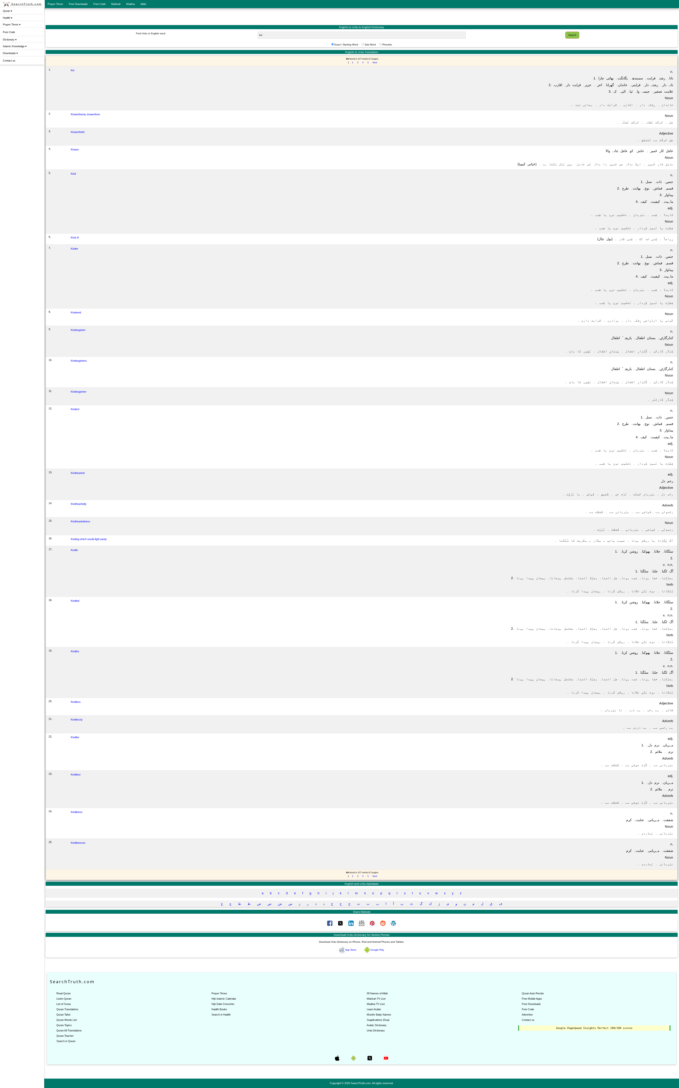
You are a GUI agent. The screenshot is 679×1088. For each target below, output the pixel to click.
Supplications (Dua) (378, 1019)
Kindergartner (78, 391)
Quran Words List (66, 1019)
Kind (73, 173)
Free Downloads (78, 3)
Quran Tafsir (63, 1014)
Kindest (75, 409)
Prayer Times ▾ (12, 24)
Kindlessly (77, 719)
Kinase (75, 149)
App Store (351, 949)
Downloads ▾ (10, 53)
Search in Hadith (221, 1014)
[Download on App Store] (337, 1058)
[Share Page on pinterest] (372, 923)
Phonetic (387, 44)
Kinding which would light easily (89, 539)
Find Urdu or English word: (151, 33)
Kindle (74, 550)
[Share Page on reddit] (383, 923)
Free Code (99, 3)
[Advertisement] (361, 16)
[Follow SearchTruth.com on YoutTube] (386, 1058)
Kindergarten (78, 329)
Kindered (76, 312)
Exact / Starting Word (346, 44)
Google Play (377, 949)
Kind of (75, 237)
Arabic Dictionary (377, 1025)
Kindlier (75, 737)
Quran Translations (67, 1009)
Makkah (116, 3)
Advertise (527, 1014)
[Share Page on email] (362, 923)
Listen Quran (63, 998)
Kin (72, 70)
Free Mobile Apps (532, 998)
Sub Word (370, 44)
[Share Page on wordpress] (393, 923)
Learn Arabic (374, 1009)
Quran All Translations (69, 1030)
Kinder (74, 248)
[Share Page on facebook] (330, 923)
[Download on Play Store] (354, 1058)
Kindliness (77, 811)
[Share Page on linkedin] (351, 923)
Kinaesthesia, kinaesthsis (85, 114)
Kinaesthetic (78, 131)
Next (375, 62)
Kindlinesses (78, 842)
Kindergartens (79, 360)
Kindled (75, 600)
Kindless (76, 701)
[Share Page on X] (341, 923)
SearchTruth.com (26, 3)
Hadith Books (219, 1009)
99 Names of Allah (377, 993)
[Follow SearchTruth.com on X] (370, 1058)
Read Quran (63, 993)
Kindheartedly (78, 503)
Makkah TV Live (376, 998)
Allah (143, 3)
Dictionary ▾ (10, 39)
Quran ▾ (7, 10)
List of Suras (63, 1003)
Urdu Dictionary (376, 1030)
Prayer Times (55, 3)
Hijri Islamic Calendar (223, 998)
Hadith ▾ (7, 17)
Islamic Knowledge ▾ (15, 46)
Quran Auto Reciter (533, 993)
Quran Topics (64, 1025)
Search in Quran (65, 1041)
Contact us (9, 60)
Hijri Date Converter (222, 1003)
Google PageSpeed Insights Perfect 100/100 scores (594, 1028)
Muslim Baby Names (379, 1014)
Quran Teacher (65, 1035)
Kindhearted (78, 472)
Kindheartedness (80, 521)
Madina (130, 3)
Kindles (75, 651)
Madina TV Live (376, 1003)
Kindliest (75, 774)
